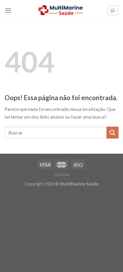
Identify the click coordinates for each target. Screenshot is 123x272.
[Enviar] (113, 132)
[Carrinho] (112, 10)
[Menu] (8, 10)
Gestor (61, 174)
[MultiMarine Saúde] (61, 10)
